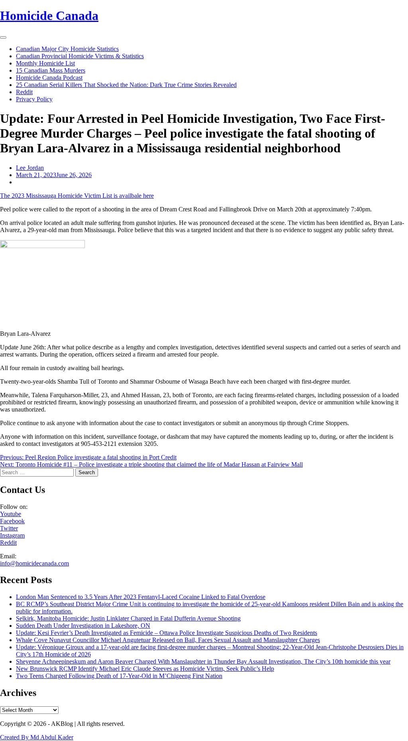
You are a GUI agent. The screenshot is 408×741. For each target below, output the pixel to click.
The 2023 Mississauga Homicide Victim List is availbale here (77, 195)
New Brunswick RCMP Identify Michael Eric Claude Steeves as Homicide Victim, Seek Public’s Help (145, 668)
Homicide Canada (49, 15)
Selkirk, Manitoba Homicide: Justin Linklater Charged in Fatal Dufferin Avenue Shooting (128, 618)
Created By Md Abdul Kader (36, 737)
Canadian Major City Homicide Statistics (67, 48)
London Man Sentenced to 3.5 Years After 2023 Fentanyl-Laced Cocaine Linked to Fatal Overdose (140, 596)
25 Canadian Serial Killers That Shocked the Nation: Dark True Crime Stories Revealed (126, 84)
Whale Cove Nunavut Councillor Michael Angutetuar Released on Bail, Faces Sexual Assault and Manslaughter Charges (168, 640)
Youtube (10, 513)
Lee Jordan (30, 167)
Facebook (12, 521)
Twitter (9, 528)
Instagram (12, 535)
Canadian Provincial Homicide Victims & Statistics (80, 56)
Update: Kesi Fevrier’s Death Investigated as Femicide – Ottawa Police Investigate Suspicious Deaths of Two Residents (166, 632)
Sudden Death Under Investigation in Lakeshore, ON (83, 625)
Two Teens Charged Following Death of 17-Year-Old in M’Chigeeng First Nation (119, 675)
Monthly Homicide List (45, 63)
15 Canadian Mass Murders (50, 70)
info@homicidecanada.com (34, 563)
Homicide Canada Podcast (49, 77)
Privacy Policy (34, 99)
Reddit (24, 92)
